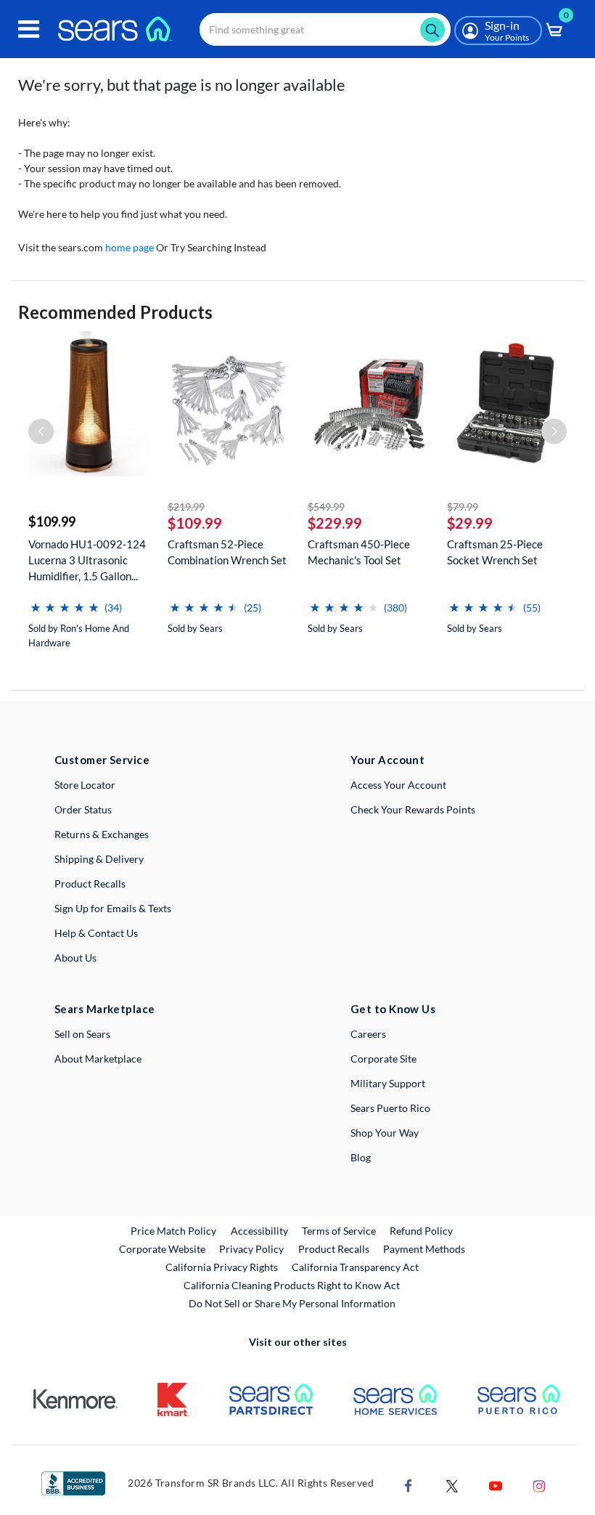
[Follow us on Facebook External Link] (408, 1485)
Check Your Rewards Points (412, 809)
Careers (368, 1034)
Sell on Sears (82, 1034)
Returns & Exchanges (101, 834)
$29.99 (470, 523)
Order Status (83, 809)
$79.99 (462, 506)
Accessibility (259, 1230)
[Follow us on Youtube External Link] (495, 1485)
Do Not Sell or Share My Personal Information (292, 1303)
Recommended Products (115, 311)
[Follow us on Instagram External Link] (539, 1485)
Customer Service (101, 759)
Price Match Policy (173, 1230)
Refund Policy (421, 1230)
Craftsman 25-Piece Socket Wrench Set (495, 551)
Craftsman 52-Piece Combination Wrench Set (227, 551)
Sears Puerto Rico (390, 1108)
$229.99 (335, 523)
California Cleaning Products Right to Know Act (292, 1285)
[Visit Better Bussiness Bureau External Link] (73, 1482)
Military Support (387, 1083)
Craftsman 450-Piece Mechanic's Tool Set (359, 551)
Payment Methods (424, 1249)
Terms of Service (339, 1230)
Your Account (387, 759)
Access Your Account (398, 785)
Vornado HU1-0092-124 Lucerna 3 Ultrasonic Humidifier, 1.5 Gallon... (87, 559)
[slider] (64, 601)
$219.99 (186, 506)
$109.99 (51, 521)
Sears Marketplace (104, 1008)
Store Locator (84, 785)
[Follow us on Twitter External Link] (452, 1485)
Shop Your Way (384, 1132)
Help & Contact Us (96, 933)
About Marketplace (97, 1058)
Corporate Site (383, 1058)
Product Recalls (90, 883)
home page (129, 247)
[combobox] (325, 29)
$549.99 (326, 506)
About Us (75, 957)
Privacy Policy (251, 1249)
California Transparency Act (355, 1267)
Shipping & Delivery (99, 859)
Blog (360, 1157)
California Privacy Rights (221, 1267)
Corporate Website (163, 1248)
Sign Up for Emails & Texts (112, 908)
